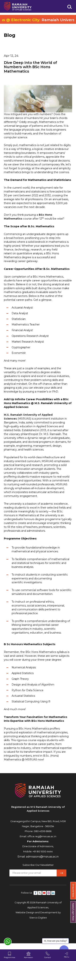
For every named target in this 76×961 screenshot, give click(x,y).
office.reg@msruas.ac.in (41, 836)
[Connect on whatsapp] (8, 942)
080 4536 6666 (42, 831)
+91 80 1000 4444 (43, 851)
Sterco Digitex (38, 917)
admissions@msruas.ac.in (42, 856)
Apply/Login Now (73, 912)
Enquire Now (73, 890)
